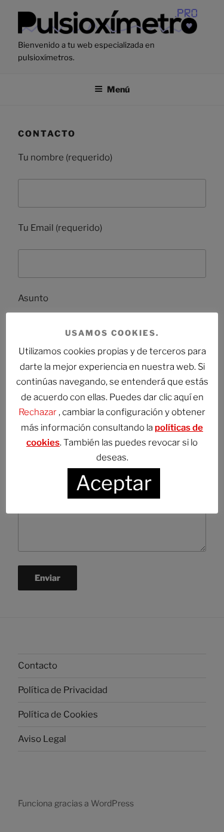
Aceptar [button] (114, 483)
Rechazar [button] (38, 412)
